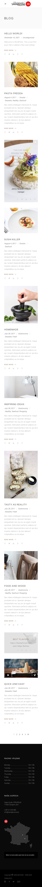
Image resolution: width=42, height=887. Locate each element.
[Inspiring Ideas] (21, 387)
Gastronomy (23, 334)
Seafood (22, 100)
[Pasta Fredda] (21, 74)
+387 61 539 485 (10, 810)
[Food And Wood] (21, 565)
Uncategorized (28, 38)
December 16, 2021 (11, 38)
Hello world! (13, 33)
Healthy (15, 100)
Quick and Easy (14, 684)
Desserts (8, 100)
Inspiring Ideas (14, 404)
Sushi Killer (12, 239)
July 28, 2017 (9, 334)
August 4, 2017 (10, 97)
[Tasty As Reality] (21, 474)
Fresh (14, 337)
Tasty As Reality (15, 504)
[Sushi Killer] (21, 220)
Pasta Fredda (13, 93)
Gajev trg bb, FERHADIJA (12, 802)
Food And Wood (15, 585)
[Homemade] (21, 304)
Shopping (23, 411)
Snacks (22, 97)
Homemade (11, 329)
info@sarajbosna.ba (11, 812)
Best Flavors (21, 639)
